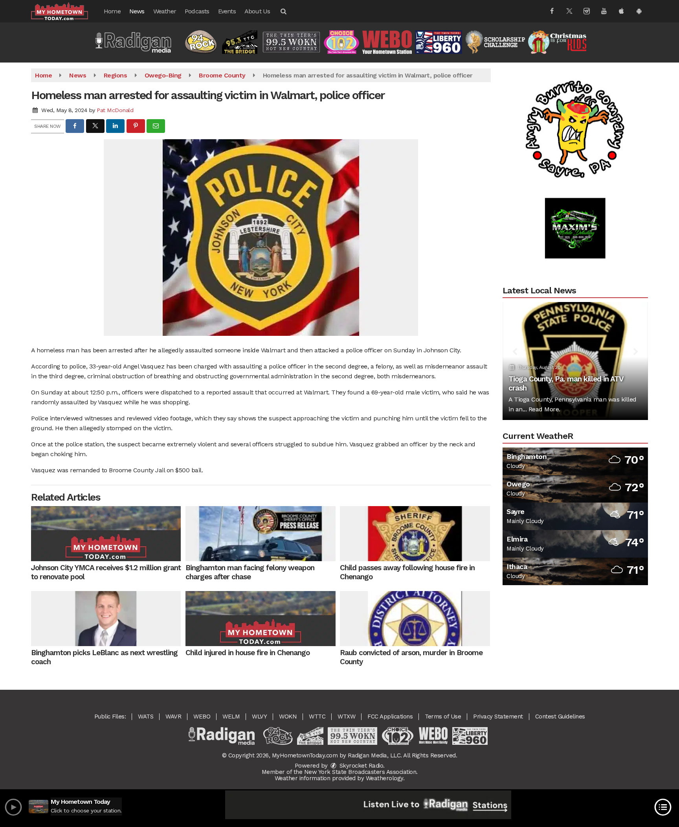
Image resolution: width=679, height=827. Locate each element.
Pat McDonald (115, 110)
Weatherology (384, 778)
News (137, 11)
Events (227, 11)
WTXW (346, 716)
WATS (145, 716)
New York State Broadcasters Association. (361, 771)
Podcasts (197, 11)
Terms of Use (443, 716)
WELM (231, 716)
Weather (164, 11)
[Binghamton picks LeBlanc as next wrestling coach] (106, 618)
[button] (283, 11)
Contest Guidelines (560, 716)
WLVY (259, 716)
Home (112, 11)
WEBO (201, 716)
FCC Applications (390, 716)
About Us (257, 11)
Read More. (544, 409)
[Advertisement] (575, 106)
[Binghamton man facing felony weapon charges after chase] (260, 533)
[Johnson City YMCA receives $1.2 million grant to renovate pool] (106, 533)
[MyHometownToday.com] (65, 11)
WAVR (173, 716)
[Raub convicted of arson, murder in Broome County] (415, 618)
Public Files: (110, 716)
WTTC (317, 716)
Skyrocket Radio (360, 765)
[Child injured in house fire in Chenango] (260, 618)
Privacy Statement (498, 716)
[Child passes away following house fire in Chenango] (415, 533)
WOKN (288, 716)
